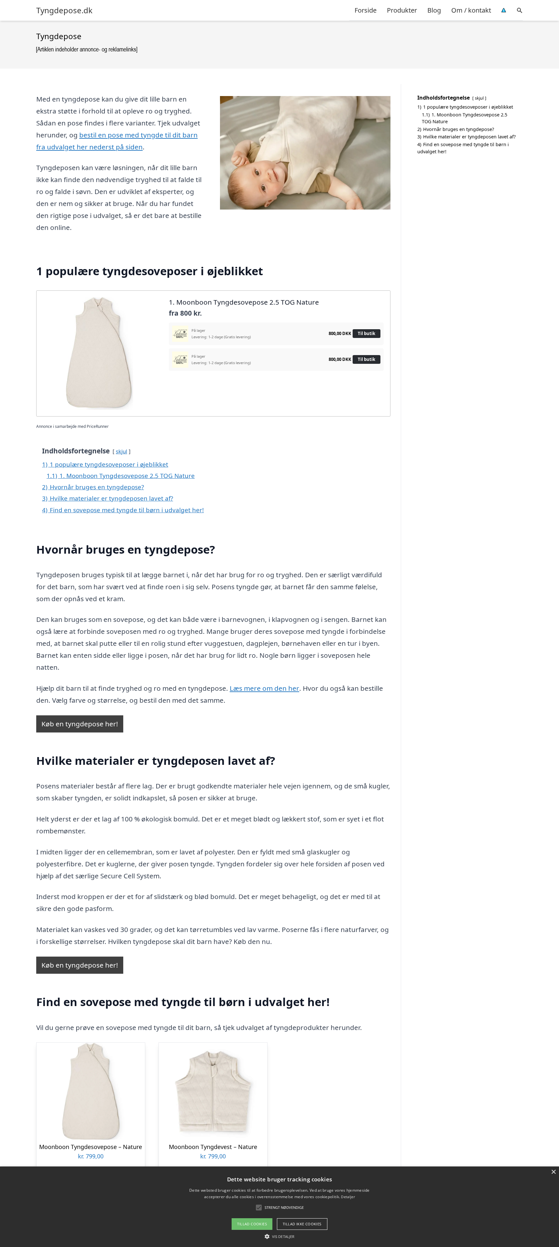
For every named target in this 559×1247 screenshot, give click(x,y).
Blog (434, 10)
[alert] (279, 1206)
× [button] (553, 1172)
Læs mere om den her (264, 688)
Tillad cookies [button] (252, 1223)
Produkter (402, 10)
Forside (366, 10)
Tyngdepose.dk (64, 10)
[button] (279, 1236)
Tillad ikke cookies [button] (302, 1223)
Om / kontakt (471, 10)
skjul (121, 451)
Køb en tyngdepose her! (79, 723)
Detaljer (348, 1196)
